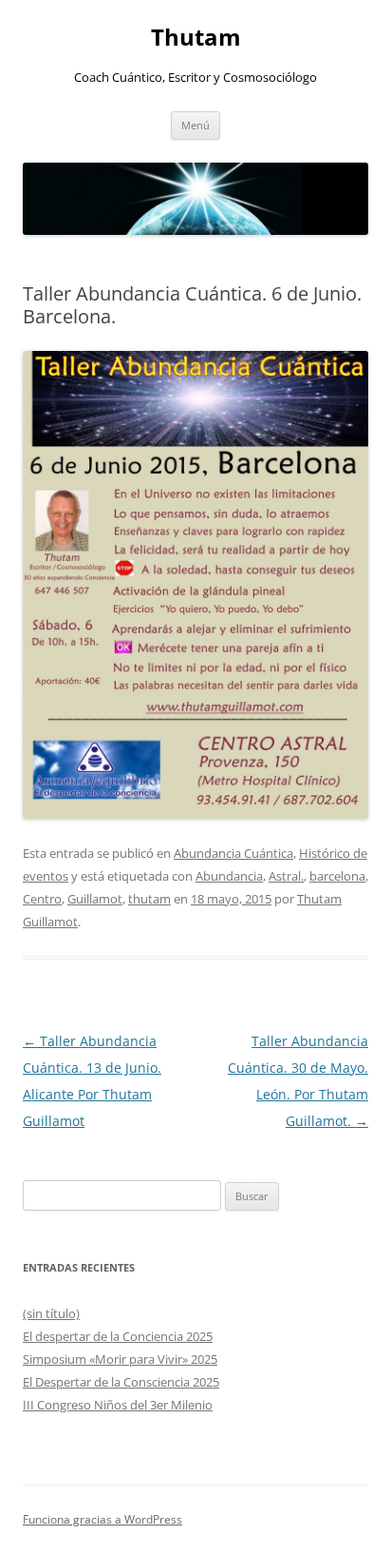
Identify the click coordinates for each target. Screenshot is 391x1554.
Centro (42, 898)
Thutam (196, 37)
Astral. (286, 875)
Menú (195, 125)
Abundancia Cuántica (233, 853)
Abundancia (229, 875)
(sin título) (51, 1313)
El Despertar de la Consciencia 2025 (121, 1381)
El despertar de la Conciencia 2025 (118, 1336)
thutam (149, 898)
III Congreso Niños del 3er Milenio (118, 1404)
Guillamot (94, 898)
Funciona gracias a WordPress (102, 1519)
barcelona (337, 875)
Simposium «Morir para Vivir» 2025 (120, 1359)
